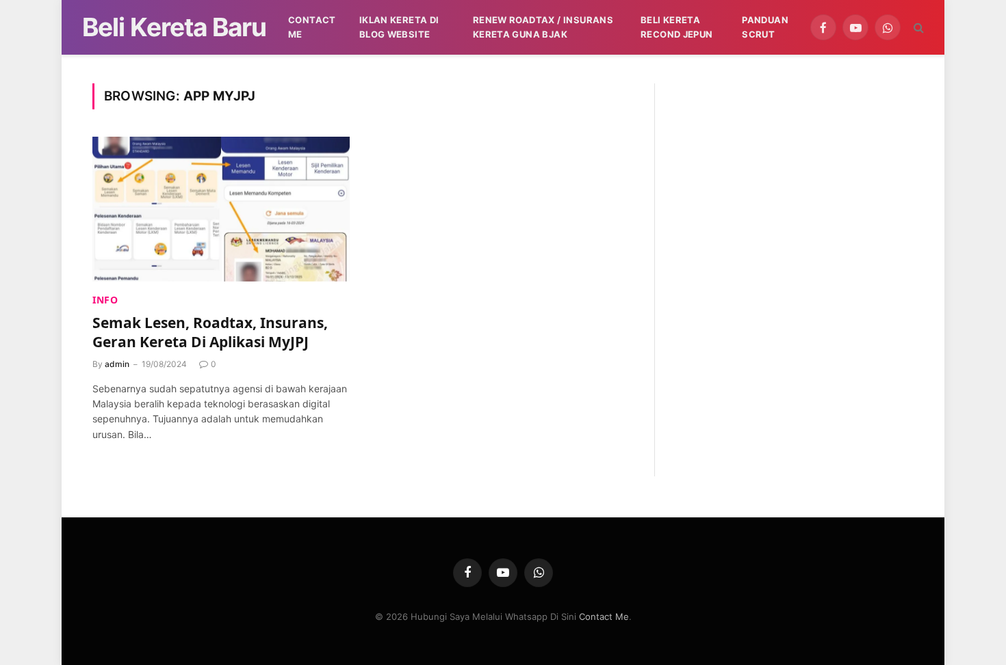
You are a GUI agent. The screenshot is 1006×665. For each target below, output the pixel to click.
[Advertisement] (795, 179)
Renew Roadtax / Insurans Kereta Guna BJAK (543, 27)
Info (105, 299)
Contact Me (312, 27)
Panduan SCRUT (765, 27)
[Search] (917, 27)
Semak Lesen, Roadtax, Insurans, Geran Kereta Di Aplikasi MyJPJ (210, 332)
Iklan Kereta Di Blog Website (399, 27)
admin (117, 364)
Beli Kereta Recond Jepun (677, 27)
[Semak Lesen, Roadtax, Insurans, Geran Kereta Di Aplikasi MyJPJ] (221, 209)
